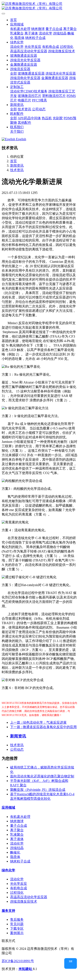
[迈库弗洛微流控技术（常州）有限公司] (39, 6)
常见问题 (17, 924)
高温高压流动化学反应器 (28, 897)
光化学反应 (18, 883)
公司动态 (17, 749)
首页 (13, 20)
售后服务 (17, 919)
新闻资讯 (17, 165)
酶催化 (15, 852)
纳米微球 (17, 821)
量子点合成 (18, 825)
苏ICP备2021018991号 (18, 961)
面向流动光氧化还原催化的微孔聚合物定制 (42, 776)
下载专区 (17, 928)
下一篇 (43, 727)
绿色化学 (8, 870)
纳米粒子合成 (20, 861)
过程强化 (17, 892)
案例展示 (17, 933)
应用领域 (8, 807)
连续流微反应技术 (23, 901)
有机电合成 (18, 888)
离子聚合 (17, 830)
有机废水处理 (20, 816)
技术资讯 (17, 170)
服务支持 (8, 910)
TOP (70, 961)
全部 (13, 73)
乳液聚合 (17, 834)
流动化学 (17, 843)
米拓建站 (26, 969)
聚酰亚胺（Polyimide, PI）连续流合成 (37, 789)
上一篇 (38, 722)
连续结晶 (17, 848)
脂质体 (15, 857)
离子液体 (17, 839)
